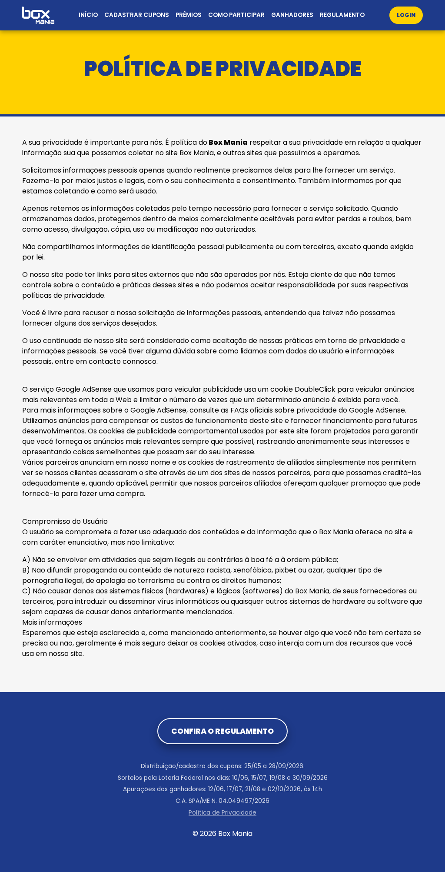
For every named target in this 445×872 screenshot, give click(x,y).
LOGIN (406, 15)
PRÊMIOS (189, 15)
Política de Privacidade (222, 813)
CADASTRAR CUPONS (136, 15)
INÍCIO (88, 15)
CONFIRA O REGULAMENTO (222, 731)
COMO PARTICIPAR (236, 15)
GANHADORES (292, 15)
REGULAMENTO (342, 15)
